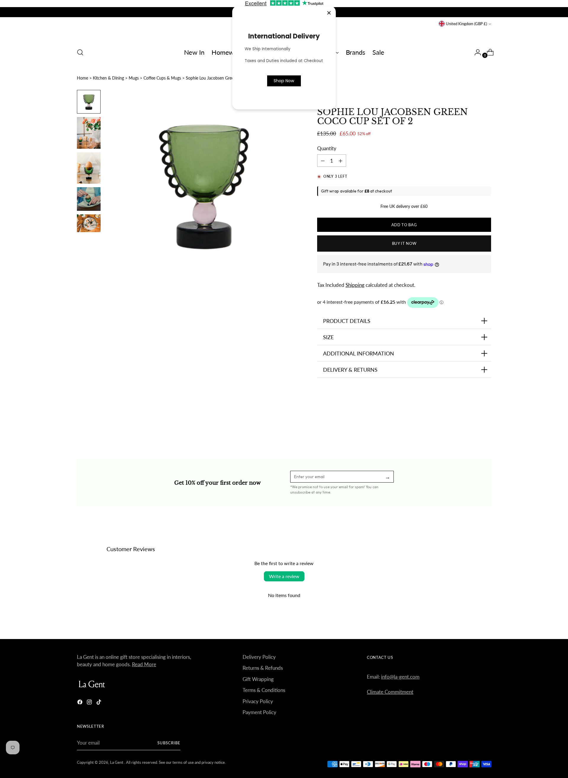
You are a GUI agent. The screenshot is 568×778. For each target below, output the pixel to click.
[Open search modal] (80, 52)
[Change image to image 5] (89, 223)
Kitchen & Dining (108, 77)
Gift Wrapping (258, 679)
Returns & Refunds (263, 668)
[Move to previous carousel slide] (472, 427)
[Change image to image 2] (89, 133)
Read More (144, 664)
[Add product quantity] (322, 160)
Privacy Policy (258, 701)
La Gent (117, 762)
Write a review (284, 576)
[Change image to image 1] (89, 102)
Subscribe (168, 742)
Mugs (134, 77)
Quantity (326, 148)
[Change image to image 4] (89, 199)
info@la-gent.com (400, 677)
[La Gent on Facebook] (80, 703)
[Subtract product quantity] (340, 160)
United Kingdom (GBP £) (466, 23)
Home (82, 77)
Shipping (355, 285)
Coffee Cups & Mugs (162, 77)
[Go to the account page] (475, 52)
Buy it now (404, 243)
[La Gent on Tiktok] (99, 703)
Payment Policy (259, 712)
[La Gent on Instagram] (89, 703)
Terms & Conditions (264, 690)
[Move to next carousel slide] (486, 427)
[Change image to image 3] (89, 168)
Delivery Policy (259, 657)
